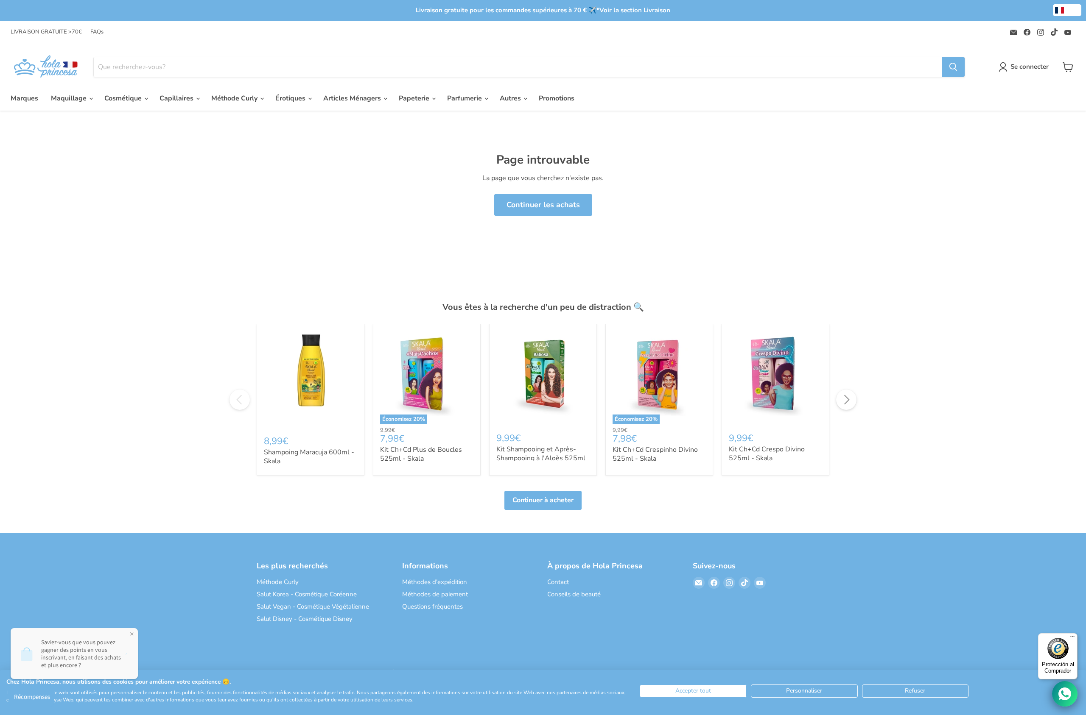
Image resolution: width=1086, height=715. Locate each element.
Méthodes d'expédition (434, 582)
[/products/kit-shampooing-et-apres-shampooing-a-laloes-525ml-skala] (543, 377)
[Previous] (240, 399)
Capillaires (177, 98)
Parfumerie (465, 98)
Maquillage (69, 98)
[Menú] (1072, 638)
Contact (558, 582)
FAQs (97, 32)
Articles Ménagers (353, 98)
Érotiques (291, 98)
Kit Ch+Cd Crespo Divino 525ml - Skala (767, 454)
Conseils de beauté (574, 594)
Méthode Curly (235, 98)
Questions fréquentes (432, 606)
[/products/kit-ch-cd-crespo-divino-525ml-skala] (775, 377)
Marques (24, 98)
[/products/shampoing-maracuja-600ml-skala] (310, 379)
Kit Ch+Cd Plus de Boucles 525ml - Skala (421, 454)
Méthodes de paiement (435, 594)
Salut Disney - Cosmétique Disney (305, 619)
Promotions (556, 98)
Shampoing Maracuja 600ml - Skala (309, 457)
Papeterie (415, 98)
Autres (511, 98)
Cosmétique (123, 98)
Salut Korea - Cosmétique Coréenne (307, 594)
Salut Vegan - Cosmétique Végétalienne (313, 606)
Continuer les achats (543, 205)
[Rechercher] (953, 67)
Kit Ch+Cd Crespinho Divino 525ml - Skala (655, 454)
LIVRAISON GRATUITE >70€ (46, 32)
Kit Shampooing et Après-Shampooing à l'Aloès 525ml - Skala (540, 458)
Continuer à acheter (543, 500)
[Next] (846, 399)
